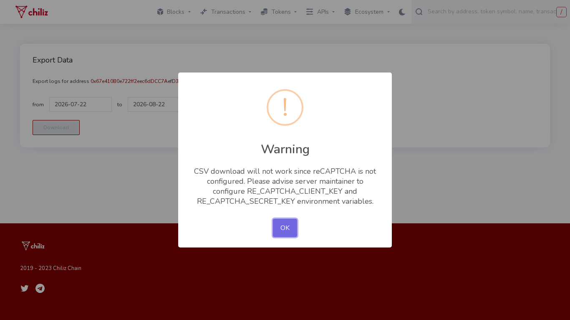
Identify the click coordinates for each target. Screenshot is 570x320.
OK (285, 227)
